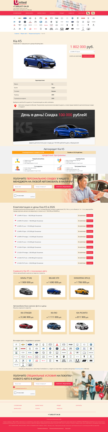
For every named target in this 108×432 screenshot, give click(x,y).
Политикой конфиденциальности (34, 229)
